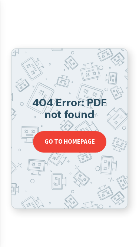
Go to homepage (69, 141)
